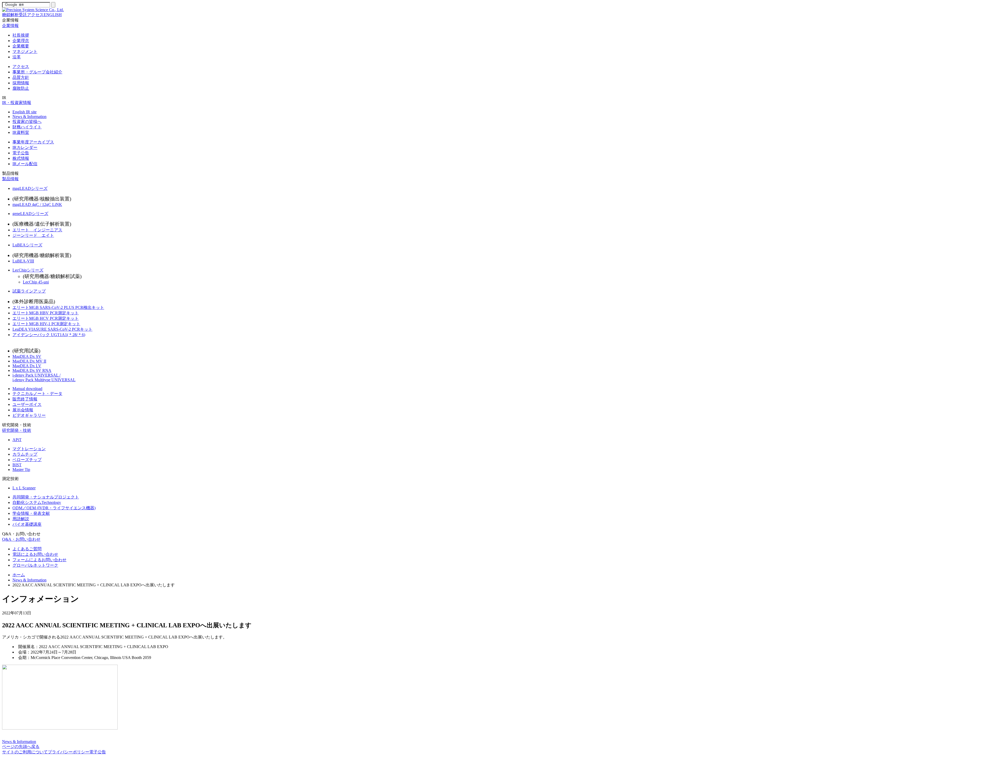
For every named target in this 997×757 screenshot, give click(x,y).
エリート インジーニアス (37, 230)
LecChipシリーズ (27, 270)
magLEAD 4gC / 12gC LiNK (37, 204)
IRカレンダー (24, 147)
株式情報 (20, 158)
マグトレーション (29, 449)
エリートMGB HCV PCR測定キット (45, 318)
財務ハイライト (27, 127)
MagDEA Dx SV (26, 356)
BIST (17, 465)
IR (4, 97)
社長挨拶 (20, 35)
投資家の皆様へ (27, 121)
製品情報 (10, 173)
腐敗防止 (20, 88)
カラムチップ (24, 454)
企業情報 (10, 20)
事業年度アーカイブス (33, 142)
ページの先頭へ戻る (20, 746)
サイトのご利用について (25, 752)
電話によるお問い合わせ (35, 554)
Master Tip (21, 469)
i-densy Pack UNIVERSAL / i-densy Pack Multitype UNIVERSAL (44, 377)
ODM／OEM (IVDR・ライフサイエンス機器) (54, 508)
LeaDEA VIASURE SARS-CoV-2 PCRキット (52, 329)
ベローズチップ (27, 459)
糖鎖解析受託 (14, 14)
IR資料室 (20, 132)
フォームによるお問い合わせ (39, 560)
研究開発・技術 (16, 425)
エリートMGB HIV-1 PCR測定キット (46, 324)
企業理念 (20, 40)
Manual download (27, 388)
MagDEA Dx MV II (29, 361)
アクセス (35, 14)
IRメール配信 (24, 164)
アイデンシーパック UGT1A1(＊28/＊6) (48, 334)
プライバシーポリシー (68, 752)
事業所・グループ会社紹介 (37, 72)
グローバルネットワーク (35, 565)
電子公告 (20, 153)
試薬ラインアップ (29, 291)
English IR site (24, 112)
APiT (17, 439)
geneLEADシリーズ (30, 213)
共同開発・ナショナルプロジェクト (45, 497)
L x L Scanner (24, 488)
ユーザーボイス (27, 404)
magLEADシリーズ (30, 188)
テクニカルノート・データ (37, 393)
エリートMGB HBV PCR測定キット (45, 313)
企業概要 (20, 46)
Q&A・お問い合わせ (21, 534)
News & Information (29, 116)
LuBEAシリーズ (27, 245)
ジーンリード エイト (33, 235)
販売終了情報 (24, 399)
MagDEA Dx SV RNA (31, 370)
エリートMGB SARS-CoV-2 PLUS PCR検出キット (58, 307)
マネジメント (24, 51)
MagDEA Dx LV (26, 366)
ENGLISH (53, 14)
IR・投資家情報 (16, 102)
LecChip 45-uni (36, 282)
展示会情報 (22, 410)
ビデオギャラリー (29, 415)
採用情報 (20, 83)
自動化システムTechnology (36, 502)
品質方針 (20, 77)
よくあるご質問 (27, 549)
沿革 (16, 57)
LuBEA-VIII (23, 261)
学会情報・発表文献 (31, 513)
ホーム (18, 575)
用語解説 (20, 519)
